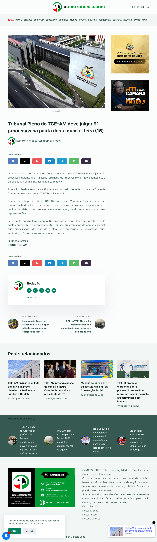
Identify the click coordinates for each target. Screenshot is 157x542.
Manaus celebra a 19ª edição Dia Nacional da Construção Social (94, 386)
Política (92, 20)
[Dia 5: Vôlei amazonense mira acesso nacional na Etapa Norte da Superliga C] (121, 440)
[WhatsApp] (74, 161)
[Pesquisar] (148, 7)
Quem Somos (90, 506)
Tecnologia (105, 20)
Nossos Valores (91, 518)
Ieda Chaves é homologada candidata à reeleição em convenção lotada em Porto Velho (102, 440)
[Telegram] (62, 161)
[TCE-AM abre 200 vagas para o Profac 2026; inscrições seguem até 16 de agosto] (49, 440)
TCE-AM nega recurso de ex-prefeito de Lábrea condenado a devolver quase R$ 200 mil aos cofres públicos (28, 440)
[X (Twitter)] (138, 7)
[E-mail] (86, 161)
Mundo (73, 20)
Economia (39, 20)
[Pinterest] (37, 161)
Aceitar (14, 531)
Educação (51, 20)
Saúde (137, 20)
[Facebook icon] (29, 290)
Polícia (82, 20)
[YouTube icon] (54, 290)
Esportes (63, 20)
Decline (29, 531)
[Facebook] (133, 7)
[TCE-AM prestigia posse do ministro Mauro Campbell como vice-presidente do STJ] (60, 369)
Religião (127, 20)
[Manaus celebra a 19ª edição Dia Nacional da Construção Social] (97, 369)
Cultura (117, 20)
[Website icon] (35, 290)
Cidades (28, 20)
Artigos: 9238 (33, 297)
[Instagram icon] (47, 290)
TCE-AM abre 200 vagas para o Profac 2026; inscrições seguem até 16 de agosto (66, 440)
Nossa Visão (89, 514)
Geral (11, 20)
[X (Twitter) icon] (41, 290)
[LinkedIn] (50, 161)
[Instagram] (143, 7)
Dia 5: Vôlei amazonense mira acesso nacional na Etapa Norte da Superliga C (138, 440)
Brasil (18, 20)
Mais (144, 20)
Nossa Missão (90, 510)
